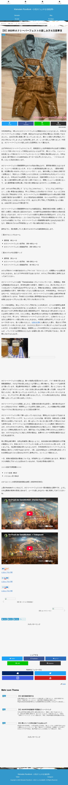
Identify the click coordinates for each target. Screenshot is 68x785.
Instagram (50, 777)
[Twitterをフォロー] (50, 673)
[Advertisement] (34, 638)
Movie (10, 619)
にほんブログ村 (7, 572)
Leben (4, 619)
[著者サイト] (17, 673)
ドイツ (23, 619)
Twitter (18, 777)
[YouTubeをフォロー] (50, 678)
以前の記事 (36, 322)
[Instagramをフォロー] (17, 678)
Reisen (17, 619)
